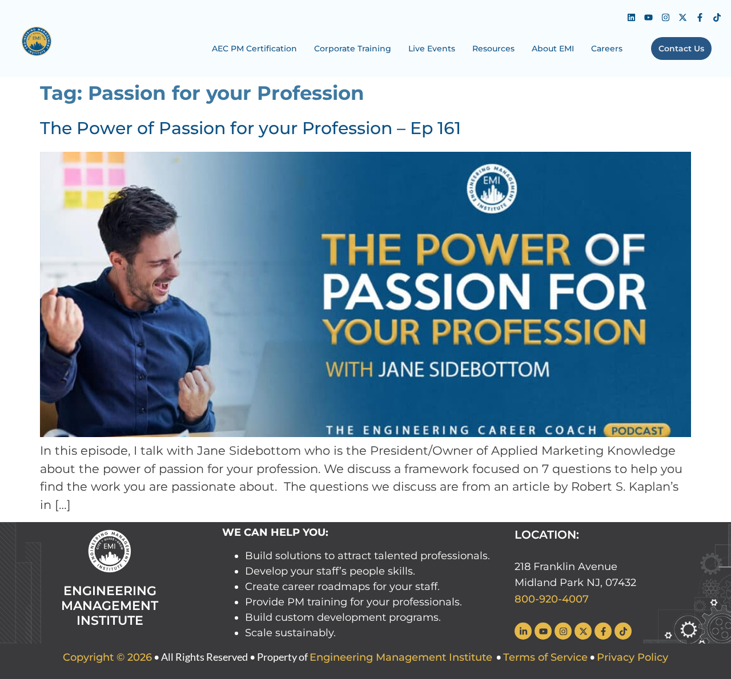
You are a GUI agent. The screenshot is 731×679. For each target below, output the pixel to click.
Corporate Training (352, 48)
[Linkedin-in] (523, 631)
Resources (493, 48)
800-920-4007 (552, 599)
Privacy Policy (632, 657)
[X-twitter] (682, 17)
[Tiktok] (716, 17)
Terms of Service (545, 657)
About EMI (553, 48)
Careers (606, 48)
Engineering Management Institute (401, 657)
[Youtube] (648, 17)
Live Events (431, 48)
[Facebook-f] (699, 17)
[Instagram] (665, 17)
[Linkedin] (631, 17)
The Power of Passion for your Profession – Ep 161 (250, 128)
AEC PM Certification (254, 48)
